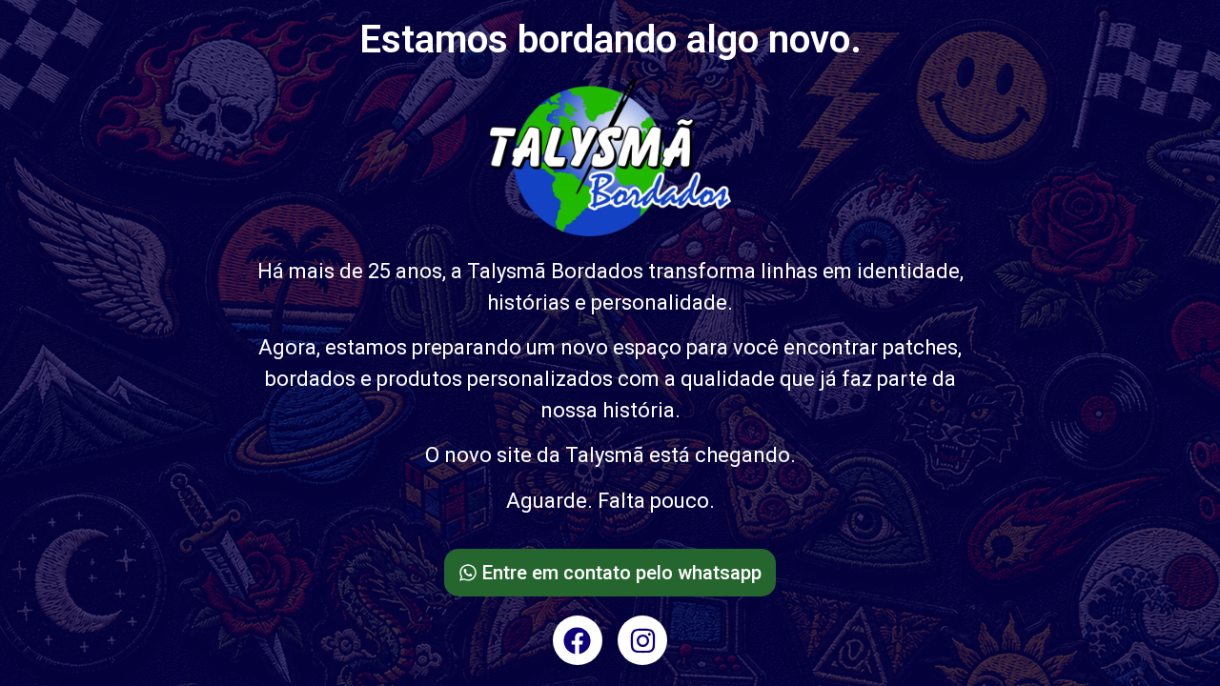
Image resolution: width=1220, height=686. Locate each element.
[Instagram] (642, 640)
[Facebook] (577, 640)
